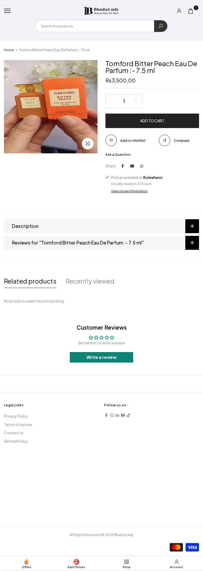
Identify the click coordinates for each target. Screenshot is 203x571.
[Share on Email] (132, 166)
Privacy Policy (16, 416)
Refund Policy (16, 441)
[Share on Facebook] (123, 166)
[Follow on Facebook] (106, 415)
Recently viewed (90, 281)
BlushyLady (123, 535)
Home (9, 50)
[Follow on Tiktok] (128, 415)
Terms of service (18, 424)
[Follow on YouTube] (123, 415)
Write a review (101, 357)
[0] (190, 11)
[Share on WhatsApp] (142, 166)
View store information (129, 191)
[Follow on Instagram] (112, 415)
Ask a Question (118, 154)
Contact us (14, 432)
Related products (30, 281)
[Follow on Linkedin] (117, 415)
